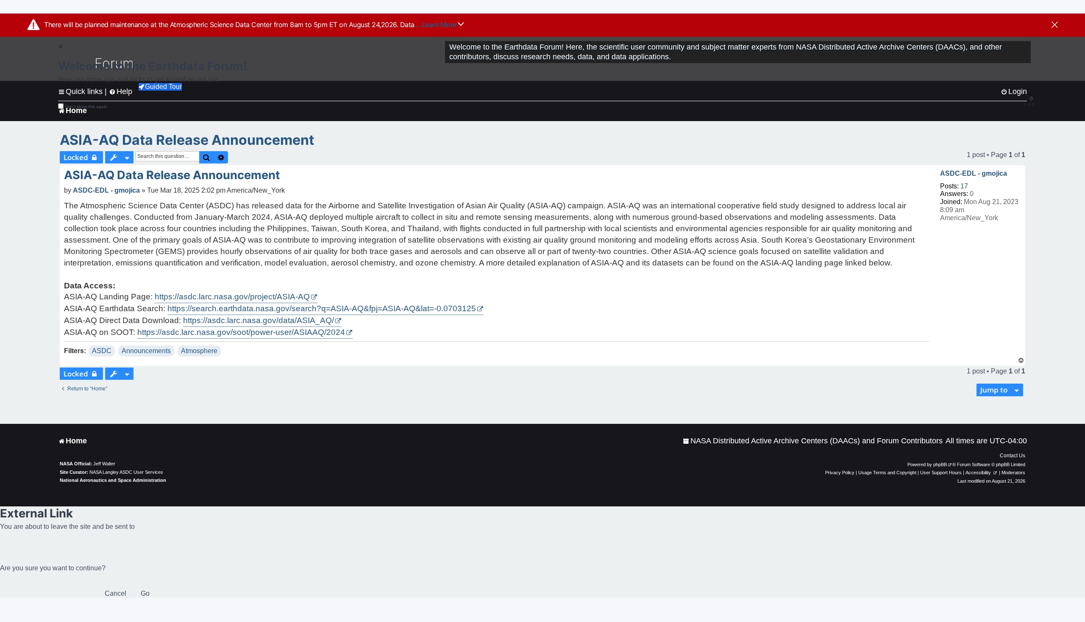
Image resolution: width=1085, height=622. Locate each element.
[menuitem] (813, 441)
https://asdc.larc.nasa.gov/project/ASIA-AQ (232, 296)
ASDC (101, 350)
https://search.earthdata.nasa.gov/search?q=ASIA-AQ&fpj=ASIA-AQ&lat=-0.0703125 (321, 308)
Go (145, 593)
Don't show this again (86, 106)
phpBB (940, 464)
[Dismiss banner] (1055, 25)
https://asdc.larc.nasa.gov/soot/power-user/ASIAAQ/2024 (241, 332)
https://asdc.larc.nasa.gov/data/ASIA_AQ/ (258, 320)
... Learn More (436, 24)
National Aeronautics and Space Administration (113, 480)
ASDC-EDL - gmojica (973, 173)
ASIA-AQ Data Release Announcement (187, 140)
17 (964, 186)
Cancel (115, 593)
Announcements (146, 350)
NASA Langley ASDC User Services (126, 472)
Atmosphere (199, 350)
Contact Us (1012, 456)
